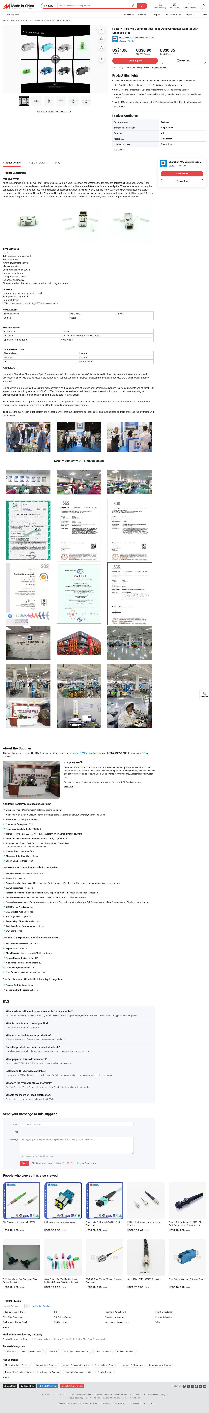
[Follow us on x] (188, 1386)
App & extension (171, 14)
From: (15, 1124)
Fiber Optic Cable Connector (76, 1351)
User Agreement (120, 1403)
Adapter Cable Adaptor (133, 1365)
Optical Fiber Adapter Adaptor (18, 1372)
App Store (10, 1386)
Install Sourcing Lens (74, 1386)
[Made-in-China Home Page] (18, 6)
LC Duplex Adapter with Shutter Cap (60, 1222)
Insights (164, 1394)
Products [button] (48, 5)
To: (17, 1131)
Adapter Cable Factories (46, 1365)
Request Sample (159, 67)
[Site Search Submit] (142, 6)
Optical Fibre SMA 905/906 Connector (144, 1279)
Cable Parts (53, 1351)
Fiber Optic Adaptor (164, 1312)
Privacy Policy (148, 1403)
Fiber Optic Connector (12, 1317)
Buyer (140, 14)
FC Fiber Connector (102, 1351)
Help (155, 14)
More (5, 1377)
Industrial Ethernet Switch (14, 1312)
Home (5, 20)
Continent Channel (137, 1394)
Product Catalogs (43, 1306)
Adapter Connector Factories (76, 1365)
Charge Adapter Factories (106, 1365)
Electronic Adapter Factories (17, 1365)
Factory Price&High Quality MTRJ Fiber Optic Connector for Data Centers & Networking (186, 1225)
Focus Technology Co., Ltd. (84, 1403)
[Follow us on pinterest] (200, 1386)
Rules (204, 14)
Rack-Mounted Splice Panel (15, 1322)
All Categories (13, 14)
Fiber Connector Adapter (48, 1372)
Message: (14, 1139)
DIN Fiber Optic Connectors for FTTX (19, 1222)
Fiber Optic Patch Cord (32, 873)
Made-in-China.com (92, 1398)
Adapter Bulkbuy (105, 1372)
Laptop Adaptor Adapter (160, 1365)
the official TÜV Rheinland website (85, 753)
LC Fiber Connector (125, 1351)
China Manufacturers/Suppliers (82, 1394)
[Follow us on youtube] (196, 1386)
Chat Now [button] (185, 60)
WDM (157, 1322)
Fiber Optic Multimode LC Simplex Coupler (187, 1279)
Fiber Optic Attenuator (114, 1317)
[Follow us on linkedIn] (204, 1386)
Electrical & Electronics (21, 20)
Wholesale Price (121, 1394)
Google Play (27, 1386)
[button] (133, 5)
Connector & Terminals (44, 20)
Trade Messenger (48, 1386)
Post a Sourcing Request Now (82, 1163)
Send (24, 1163)
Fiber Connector (64, 20)
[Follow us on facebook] (184, 1386)
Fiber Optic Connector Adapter (78, 1372)
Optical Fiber (10, 1351)
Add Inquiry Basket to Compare (55, 111)
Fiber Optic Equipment (32, 1351)
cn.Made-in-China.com (131, 1398)
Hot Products (47, 1394)
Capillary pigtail (60, 1322)
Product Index (153, 1394)
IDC (55, 1312)
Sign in (203, 7)
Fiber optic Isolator (163, 1317)
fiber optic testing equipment (117, 1322)
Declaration (134, 1403)
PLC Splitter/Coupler (63, 1317)
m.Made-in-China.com (111, 1398)
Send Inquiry (135, 60)
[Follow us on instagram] (192, 1386)
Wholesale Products (104, 1394)
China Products (61, 1394)
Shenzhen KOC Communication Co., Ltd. (137, 37)
